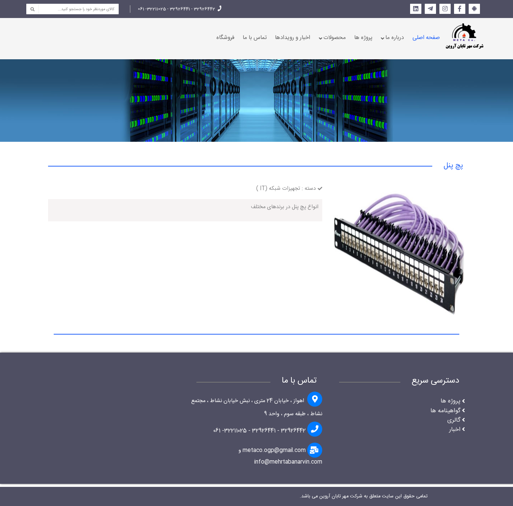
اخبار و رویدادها (292, 37)
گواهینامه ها (445, 411)
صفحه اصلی (426, 37)
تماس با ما (255, 37)
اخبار (454, 430)
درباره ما (394, 37)
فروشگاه (225, 37)
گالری (453, 420)
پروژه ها (363, 37)
